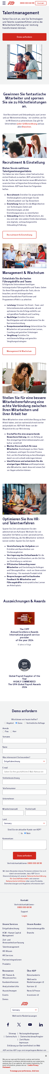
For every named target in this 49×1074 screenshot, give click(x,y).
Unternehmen (8, 798)
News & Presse (33, 990)
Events (5, 995)
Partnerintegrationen (12, 959)
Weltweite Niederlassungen (34, 980)
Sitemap (12, 1033)
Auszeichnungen (10, 990)
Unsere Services (10, 924)
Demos (5, 999)
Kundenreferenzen (10, 982)
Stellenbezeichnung (11, 778)
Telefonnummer (9, 788)
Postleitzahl (30, 809)
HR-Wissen (7, 951)
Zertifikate (24, 1039)
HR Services (8, 955)
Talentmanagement (11, 947)
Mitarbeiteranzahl (10, 809)
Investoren (31, 995)
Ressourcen (8, 970)
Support (24, 911)
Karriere (30, 986)
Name (5, 747)
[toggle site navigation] (4, 3)
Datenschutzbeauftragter (31, 1036)
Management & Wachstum (19, 351)
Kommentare (8, 838)
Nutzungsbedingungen (29, 1033)
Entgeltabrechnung (11, 928)
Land (5, 819)
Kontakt (40, 3)
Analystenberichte (11, 986)
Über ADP (31, 970)
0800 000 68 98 (35, 863)
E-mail (5, 767)
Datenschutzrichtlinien (16, 881)
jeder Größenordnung (27, 123)
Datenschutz (11, 1036)
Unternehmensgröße (36, 928)
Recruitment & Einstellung (19, 234)
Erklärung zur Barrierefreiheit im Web (23, 1045)
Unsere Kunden (34, 924)
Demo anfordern (24, 37)
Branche (30, 932)
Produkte (7, 964)
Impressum (23, 1042)
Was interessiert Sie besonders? (16, 757)
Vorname (6, 736)
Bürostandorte (33, 975)
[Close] (46, 1056)
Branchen (26, 126)
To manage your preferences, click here (24, 1071)
